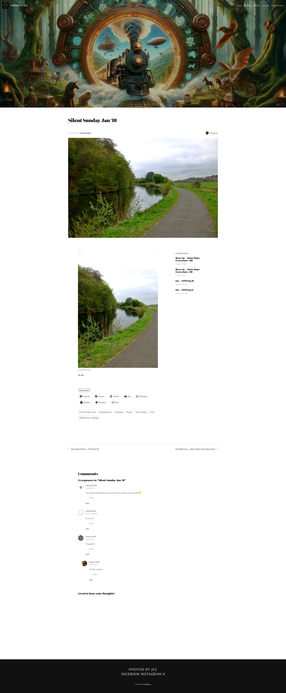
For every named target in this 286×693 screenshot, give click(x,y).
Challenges (85, 133)
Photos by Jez (19, 5)
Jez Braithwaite (105, 412)
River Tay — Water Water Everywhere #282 (188, 259)
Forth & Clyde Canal (87, 412)
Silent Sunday (141, 412)
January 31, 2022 (94, 562)
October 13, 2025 (181, 264)
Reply (87, 503)
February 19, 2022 (91, 485)
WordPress (147, 684)
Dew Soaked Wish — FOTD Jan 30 (85, 448)
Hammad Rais (90, 488)
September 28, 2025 (182, 284)
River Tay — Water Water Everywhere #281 (188, 270)
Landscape (119, 412)
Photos (129, 412)
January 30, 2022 (91, 511)
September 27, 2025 (182, 293)
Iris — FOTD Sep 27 (184, 290)
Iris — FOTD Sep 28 (185, 281)
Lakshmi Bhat (90, 539)
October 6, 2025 (180, 275)
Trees (152, 412)
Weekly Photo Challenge (89, 417)
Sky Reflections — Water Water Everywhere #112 (195, 448)
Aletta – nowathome (92, 513)
